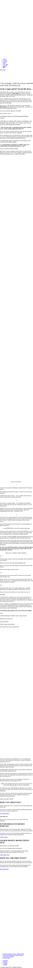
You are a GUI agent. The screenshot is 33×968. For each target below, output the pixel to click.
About (4, 59)
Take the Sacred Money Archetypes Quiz (13, 955)
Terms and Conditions (8, 956)
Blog (4, 63)
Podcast (5, 61)
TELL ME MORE (4, 813)
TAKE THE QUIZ (4, 855)
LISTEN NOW (4, 837)
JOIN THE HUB (4, 869)
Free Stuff (5, 64)
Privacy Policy (6, 958)
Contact (5, 66)
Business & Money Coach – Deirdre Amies (13, 954)
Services (5, 60)
